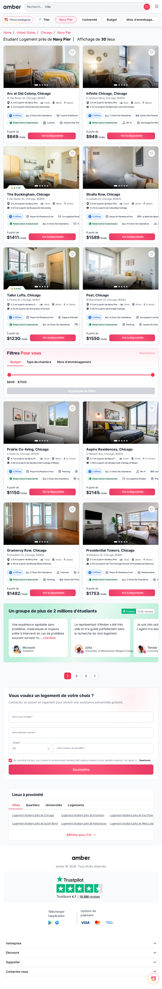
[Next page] (94, 676)
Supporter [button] (13, 962)
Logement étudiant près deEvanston (82, 815)
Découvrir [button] (12, 952)
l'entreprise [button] (13, 943)
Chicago (46, 32)
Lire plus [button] (49, 638)
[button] (87, 6)
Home (7, 32)
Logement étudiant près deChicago (33, 815)
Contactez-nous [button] (17, 971)
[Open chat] (154, 981)
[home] (12, 7)
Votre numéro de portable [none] (71, 748)
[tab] (15, 362)
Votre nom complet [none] (22, 716)
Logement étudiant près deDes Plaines (133, 815)
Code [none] (17, 742)
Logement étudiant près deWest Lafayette (135, 823)
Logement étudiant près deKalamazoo (84, 823)
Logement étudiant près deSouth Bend (35, 823)
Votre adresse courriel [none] (24, 732)
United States (26, 32)
